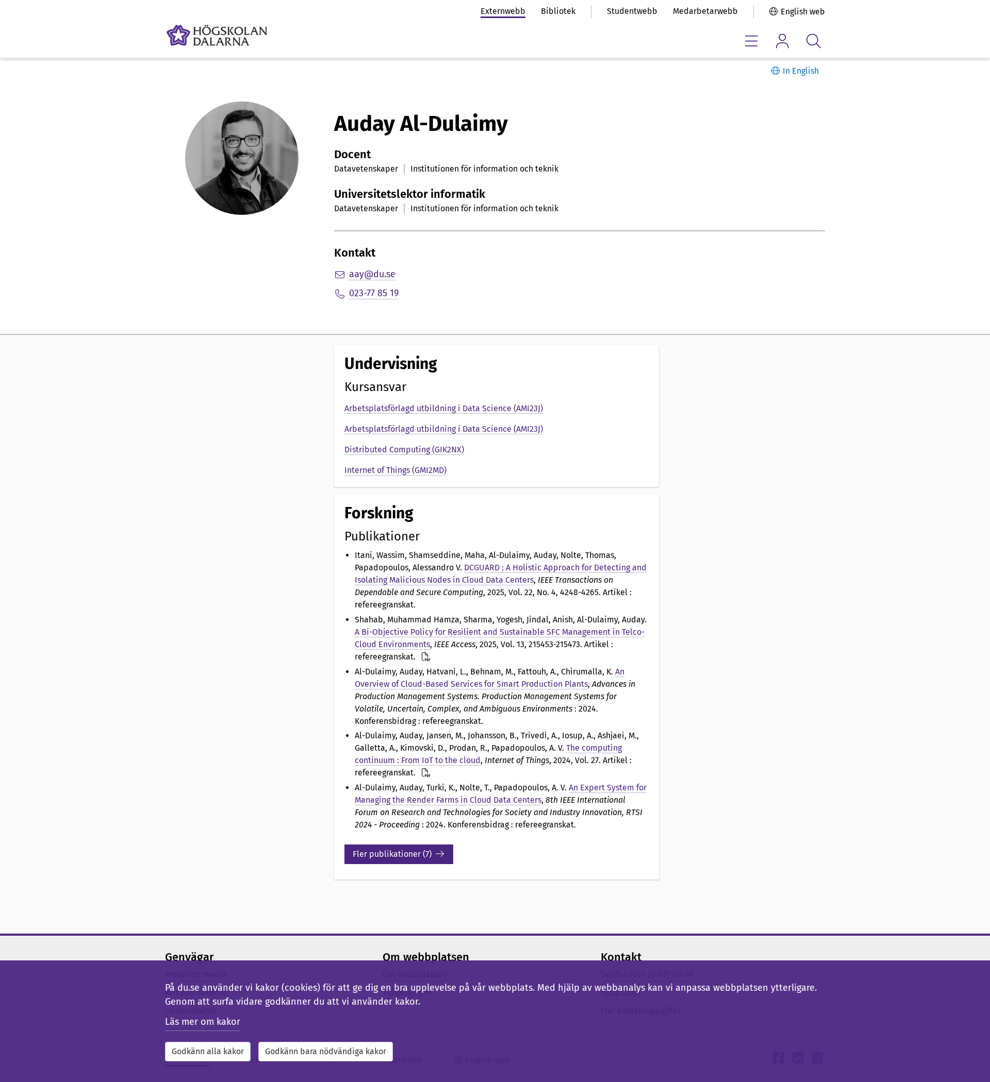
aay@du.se (372, 274)
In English (801, 71)
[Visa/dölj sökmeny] (813, 41)
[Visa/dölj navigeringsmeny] (751, 41)
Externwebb (503, 11)
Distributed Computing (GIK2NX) (404, 449)
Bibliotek (558, 11)
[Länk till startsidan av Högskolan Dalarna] (217, 35)
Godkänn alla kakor (208, 1051)
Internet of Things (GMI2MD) (395, 470)
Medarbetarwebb (705, 11)
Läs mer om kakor (202, 1021)
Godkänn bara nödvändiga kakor (325, 1051)
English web (803, 11)
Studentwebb (632, 11)
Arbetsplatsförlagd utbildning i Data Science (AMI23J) (443, 408)
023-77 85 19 (374, 293)
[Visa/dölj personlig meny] (782, 41)
